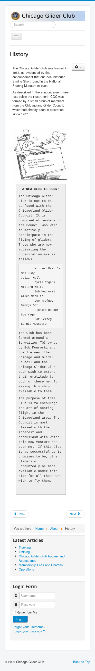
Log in (20, 619)
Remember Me (27, 612)
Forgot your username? (29, 626)
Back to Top (81, 661)
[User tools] (78, 67)
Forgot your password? (29, 631)
